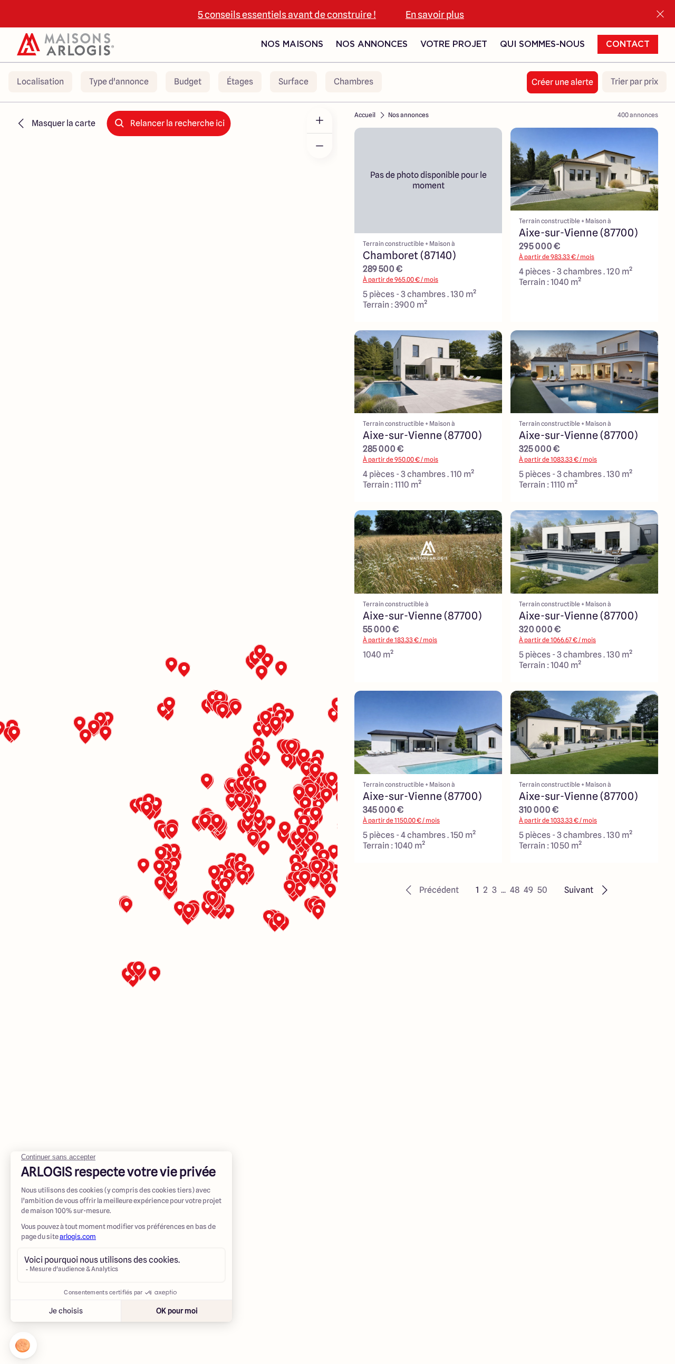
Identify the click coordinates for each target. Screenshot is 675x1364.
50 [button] (542, 890)
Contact (628, 44)
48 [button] (514, 890)
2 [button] (485, 890)
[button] (430, 890)
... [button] (503, 890)
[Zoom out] (319, 145)
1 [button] (477, 890)
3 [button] (494, 890)
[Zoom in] (319, 120)
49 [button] (528, 890)
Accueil (364, 115)
